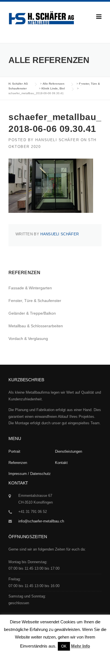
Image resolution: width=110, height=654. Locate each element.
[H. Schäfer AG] (41, 19)
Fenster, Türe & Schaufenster (34, 300)
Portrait (14, 451)
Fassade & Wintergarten (30, 288)
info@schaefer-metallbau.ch (41, 521)
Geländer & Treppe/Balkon (32, 313)
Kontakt (61, 463)
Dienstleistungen (68, 451)
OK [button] (64, 646)
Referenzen (17, 463)
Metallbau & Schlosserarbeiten (35, 326)
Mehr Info (80, 646)
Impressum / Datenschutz (29, 474)
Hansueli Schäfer (57, 140)
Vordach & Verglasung (28, 338)
